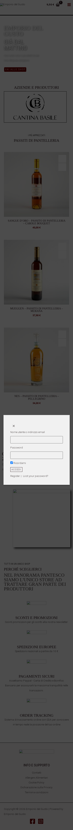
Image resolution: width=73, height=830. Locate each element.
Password (16, 447)
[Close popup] (13, 426)
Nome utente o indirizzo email (27, 432)
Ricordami (19, 463)
